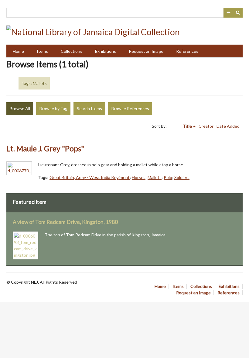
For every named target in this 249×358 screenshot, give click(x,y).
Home (18, 51)
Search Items (89, 108)
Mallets (155, 177)
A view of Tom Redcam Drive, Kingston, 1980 (65, 222)
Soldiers (181, 177)
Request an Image (146, 51)
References (187, 51)
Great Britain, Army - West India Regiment (89, 177)
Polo (168, 177)
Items (42, 51)
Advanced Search (228, 13)
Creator (206, 126)
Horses (138, 177)
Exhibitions (105, 51)
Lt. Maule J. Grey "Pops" (45, 148)
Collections (71, 51)
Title (187, 126)
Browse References (130, 108)
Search (238, 13)
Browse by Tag (53, 108)
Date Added (228, 126)
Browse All (20, 108)
